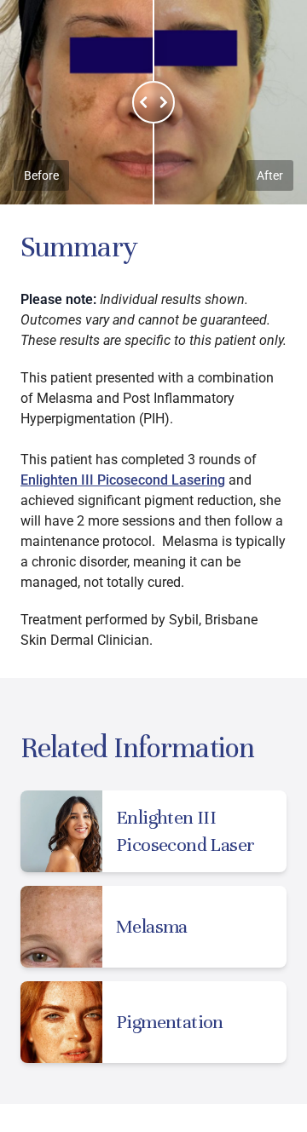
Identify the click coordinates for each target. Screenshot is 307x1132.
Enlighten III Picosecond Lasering (122, 480)
